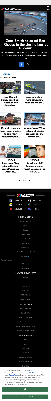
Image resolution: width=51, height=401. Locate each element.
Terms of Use (25, 234)
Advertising (25, 264)
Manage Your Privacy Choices (25, 397)
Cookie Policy (31, 373)
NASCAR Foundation (25, 317)
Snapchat (18, 205)
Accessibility (25, 243)
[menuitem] (25, 260)
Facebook (18, 200)
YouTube (18, 209)
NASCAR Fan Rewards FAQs (25, 330)
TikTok (36, 205)
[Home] (12, 8)
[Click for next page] (29, 180)
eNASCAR (25, 353)
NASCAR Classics (25, 295)
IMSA (25, 340)
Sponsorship (25, 268)
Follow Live (25, 290)
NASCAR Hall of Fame (25, 362)
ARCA (25, 344)
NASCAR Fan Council (25, 322)
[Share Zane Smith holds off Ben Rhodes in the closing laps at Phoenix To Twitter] (29, 64)
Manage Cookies (6, 260)
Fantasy (25, 277)
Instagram (37, 200)
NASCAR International (25, 357)
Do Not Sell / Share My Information (25, 252)
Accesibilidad (25, 239)
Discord (36, 209)
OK (25, 389)
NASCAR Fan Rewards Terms (25, 326)
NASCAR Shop (25, 299)
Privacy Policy (25, 247)
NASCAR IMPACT (25, 309)
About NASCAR (25, 226)
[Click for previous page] (20, 180)
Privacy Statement (11, 373)
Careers (25, 230)
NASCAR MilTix (25, 313)
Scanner (25, 282)
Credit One (25, 366)
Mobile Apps (26, 286)
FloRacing (25, 348)
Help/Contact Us (25, 221)
